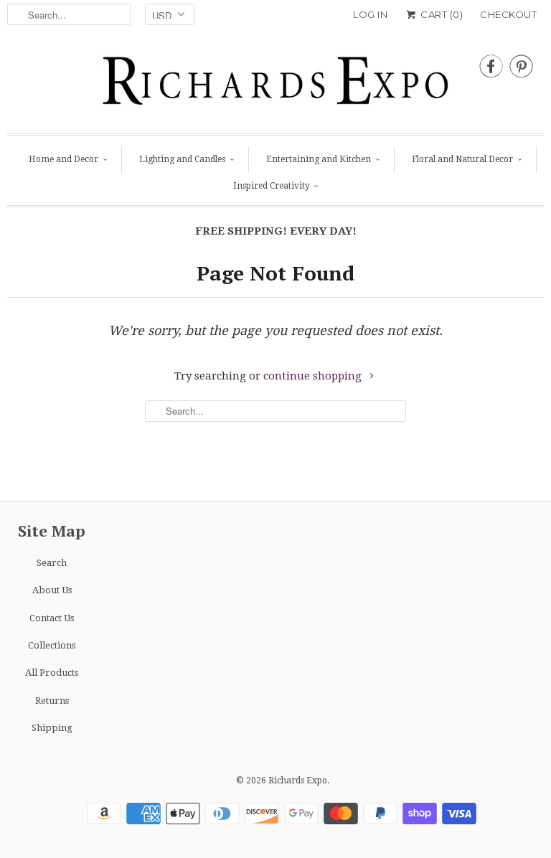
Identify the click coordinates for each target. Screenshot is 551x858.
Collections (51, 645)
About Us (52, 590)
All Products (51, 672)
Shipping (52, 727)
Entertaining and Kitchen (318, 159)
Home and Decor (63, 159)
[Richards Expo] (275, 84)
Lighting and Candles (182, 159)
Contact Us (51, 618)
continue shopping (313, 375)
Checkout (508, 14)
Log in (370, 14)
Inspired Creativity (271, 186)
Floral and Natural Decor (462, 159)
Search (52, 562)
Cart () (440, 14)
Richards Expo (297, 781)
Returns (52, 700)
